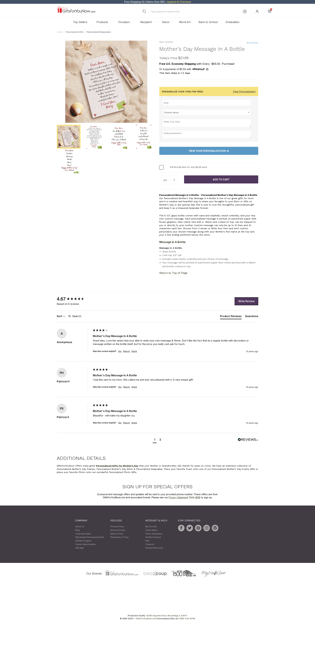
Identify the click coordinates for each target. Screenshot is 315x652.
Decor (166, 22)
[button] (155, 440)
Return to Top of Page (173, 273)
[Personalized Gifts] (76, 11)
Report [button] (126, 351)
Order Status (151, 530)
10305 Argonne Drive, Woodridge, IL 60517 (166, 615)
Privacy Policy (117, 526)
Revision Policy (117, 530)
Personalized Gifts (75, 32)
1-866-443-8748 (186, 618)
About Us (79, 526)
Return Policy (116, 533)
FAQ (147, 541)
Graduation (232, 22)
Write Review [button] (246, 301)
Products (102, 22)
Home (60, 32)
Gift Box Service (153, 537)
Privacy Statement (178, 497)
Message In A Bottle (172, 242)
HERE (197, 497)
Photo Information (154, 533)
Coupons (149, 544)
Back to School (208, 22)
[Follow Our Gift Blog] (215, 528)
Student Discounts (154, 548)
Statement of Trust (119, 537)
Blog (77, 530)
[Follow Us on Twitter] (189, 528)
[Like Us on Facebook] (181, 528)
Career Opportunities (85, 544)
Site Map (79, 548)
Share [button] (134, 351)
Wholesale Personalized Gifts (89, 537)
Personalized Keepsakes (98, 32)
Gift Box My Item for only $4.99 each (188, 167)
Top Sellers (80, 22)
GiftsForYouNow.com (146, 618)
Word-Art (185, 22)
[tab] (231, 316)
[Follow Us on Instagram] (206, 528)
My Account (151, 526)
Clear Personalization (244, 91)
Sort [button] (60, 316)
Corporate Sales (83, 533)
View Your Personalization (208, 150)
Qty (165, 180)
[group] (74, 299)
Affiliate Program (83, 541)
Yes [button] (120, 351)
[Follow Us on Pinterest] (198, 528)
